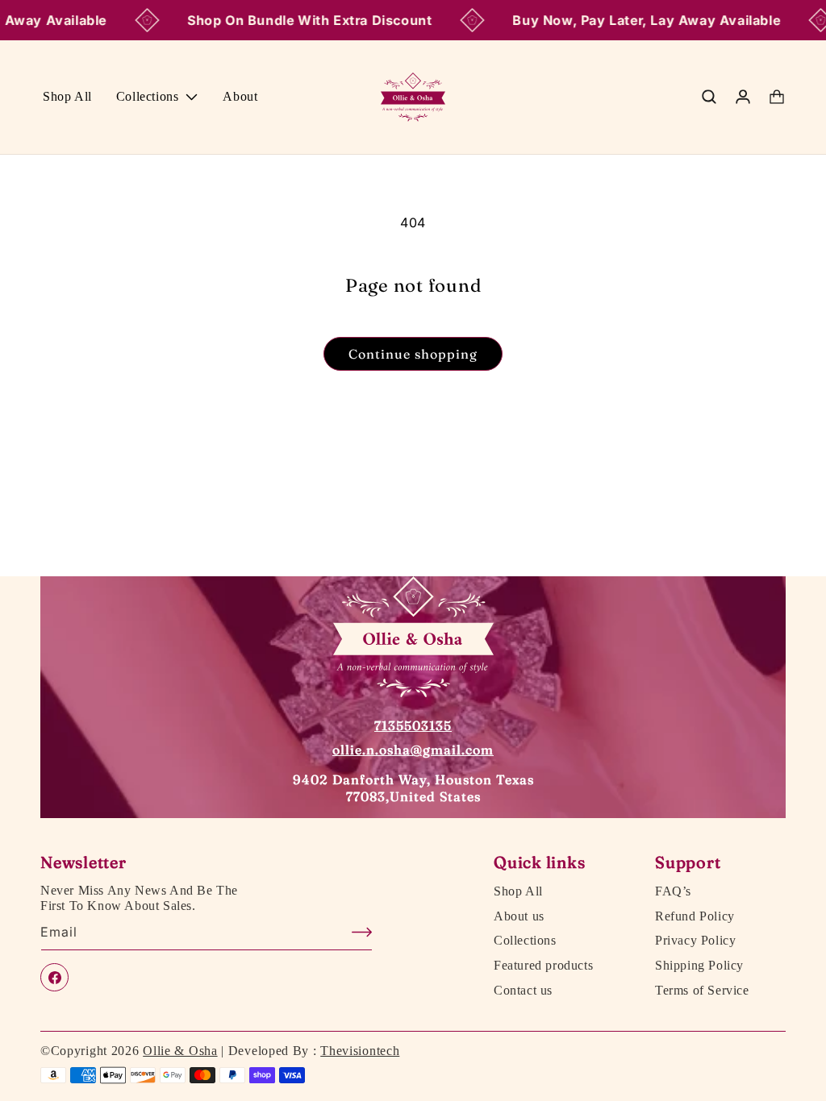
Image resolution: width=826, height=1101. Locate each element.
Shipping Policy (699, 965)
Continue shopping (413, 354)
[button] (157, 97)
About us (519, 916)
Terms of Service (702, 990)
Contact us (523, 990)
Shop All (518, 891)
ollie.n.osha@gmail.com (413, 750)
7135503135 (413, 725)
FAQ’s (673, 891)
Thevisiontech (359, 1050)
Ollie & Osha (180, 1050)
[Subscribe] (354, 932)
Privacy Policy (695, 940)
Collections (525, 940)
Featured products (543, 965)
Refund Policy (695, 916)
